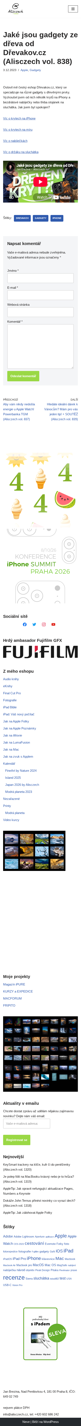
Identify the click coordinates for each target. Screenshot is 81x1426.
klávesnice (48, 1259)
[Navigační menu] (73, 8)
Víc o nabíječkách (15, 140)
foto (66, 1243)
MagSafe (62, 1265)
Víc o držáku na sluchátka (20, 152)
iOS (59, 1251)
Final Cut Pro (12, 693)
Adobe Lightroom (24, 1236)
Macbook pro (24, 1265)
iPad (68, 1250)
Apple (24, 70)
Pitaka (54, 1270)
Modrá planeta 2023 (18, 791)
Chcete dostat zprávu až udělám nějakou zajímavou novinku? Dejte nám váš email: (38, 1113)
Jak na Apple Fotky (16, 721)
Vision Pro (17, 1285)
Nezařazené (11, 799)
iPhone (57, 218)
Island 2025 (13, 777)
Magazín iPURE (14, 984)
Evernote (50, 1243)
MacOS (38, 1265)
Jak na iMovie (12, 735)
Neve (26, 1422)
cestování (34, 1243)
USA (69, 1278)
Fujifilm (35, 1251)
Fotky (59, 1243)
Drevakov (22, 218)
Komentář (15, 321)
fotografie (24, 1251)
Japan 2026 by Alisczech (22, 784)
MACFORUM (12, 998)
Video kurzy (11, 820)
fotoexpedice (10, 1251)
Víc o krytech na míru (17, 129)
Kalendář (9, 763)
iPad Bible (10, 707)
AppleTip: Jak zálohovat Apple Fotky (27, 1212)
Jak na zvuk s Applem (18, 756)
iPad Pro (19, 1259)
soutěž (54, 1278)
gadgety (40, 218)
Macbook (70, 1259)
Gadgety (35, 70)
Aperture (40, 1236)
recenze (14, 1277)
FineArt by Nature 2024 (21, 770)
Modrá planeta (15, 813)
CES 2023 (19, 1244)
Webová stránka (18, 304)
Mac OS (50, 1265)
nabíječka (9, 1270)
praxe (74, 1270)
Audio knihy (11, 679)
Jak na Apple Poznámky (19, 728)
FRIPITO (9, 1005)
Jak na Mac (11, 749)
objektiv (30, 1270)
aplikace (49, 1236)
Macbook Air (9, 1265)
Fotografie (10, 700)
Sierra (29, 1278)
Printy (7, 806)
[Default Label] (24, 624)
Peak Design (42, 1270)
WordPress (51, 1422)
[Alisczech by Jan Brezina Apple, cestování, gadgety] (15, 9)
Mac (59, 1258)
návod (21, 1270)
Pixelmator (64, 1270)
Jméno (13, 270)
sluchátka (41, 1278)
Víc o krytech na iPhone (19, 118)
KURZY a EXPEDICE (18, 991)
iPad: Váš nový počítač (18, 714)
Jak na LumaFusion (16, 742)
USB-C (7, 1285)
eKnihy (7, 686)
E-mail (12, 287)
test (63, 1278)
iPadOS (7, 1259)
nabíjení (72, 1265)
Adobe (8, 1236)
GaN (52, 1251)
